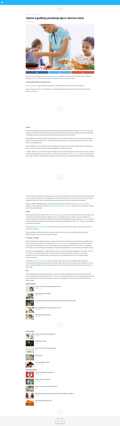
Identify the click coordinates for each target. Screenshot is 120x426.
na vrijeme (85, 219)
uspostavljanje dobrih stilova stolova (60, 206)
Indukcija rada (38, 355)
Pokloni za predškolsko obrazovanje (44, 372)
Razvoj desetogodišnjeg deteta (43, 314)
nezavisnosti (54, 76)
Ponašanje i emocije (37, 14)
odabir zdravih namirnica (83, 204)
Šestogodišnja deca (31, 85)
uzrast (51, 276)
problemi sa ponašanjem (61, 243)
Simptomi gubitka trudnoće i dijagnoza (45, 334)
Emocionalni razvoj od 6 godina (43, 293)
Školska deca (29, 14)
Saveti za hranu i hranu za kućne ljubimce (45, 348)
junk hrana (42, 198)
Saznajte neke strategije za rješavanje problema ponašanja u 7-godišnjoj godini (55, 300)
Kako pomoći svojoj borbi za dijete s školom (46, 386)
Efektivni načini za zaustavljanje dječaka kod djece (48, 286)
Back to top (60, 418)
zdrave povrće (73, 154)
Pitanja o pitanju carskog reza (42, 379)
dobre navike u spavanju (41, 227)
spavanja (57, 215)
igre (53, 78)
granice (47, 245)
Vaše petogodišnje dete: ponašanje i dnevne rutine (48, 307)
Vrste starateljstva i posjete (42, 362)
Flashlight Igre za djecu (41, 341)
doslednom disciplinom (39, 261)
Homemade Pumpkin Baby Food (43, 400)
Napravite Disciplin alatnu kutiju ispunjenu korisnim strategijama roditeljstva (54, 393)
